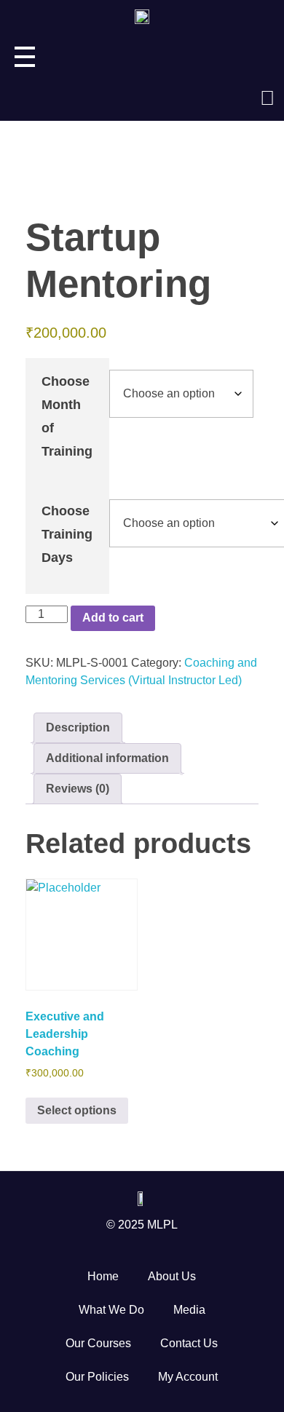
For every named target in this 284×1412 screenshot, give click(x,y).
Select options (77, 1110)
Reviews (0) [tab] (77, 788)
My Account (188, 1377)
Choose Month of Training (67, 416)
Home (103, 1276)
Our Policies (97, 1377)
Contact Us (189, 1343)
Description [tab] (78, 727)
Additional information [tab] (107, 758)
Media (189, 1310)
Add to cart (112, 617)
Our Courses (98, 1343)
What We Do (111, 1310)
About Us (172, 1276)
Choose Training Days (67, 534)
